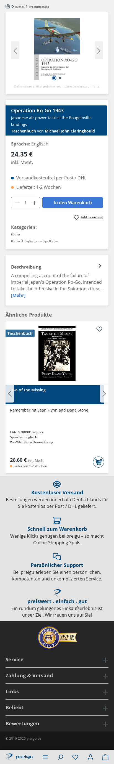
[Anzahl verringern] (17, 202)
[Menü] (45, 756)
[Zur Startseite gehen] (19, 756)
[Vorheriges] (15, 50)
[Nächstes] (99, 50)
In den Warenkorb (73, 203)
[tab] (57, 280)
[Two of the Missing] (57, 353)
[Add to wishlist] (99, 330)
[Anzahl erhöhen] (34, 202)
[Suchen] (60, 756)
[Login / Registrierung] (90, 756)
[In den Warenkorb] (98, 462)
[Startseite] (8, 7)
